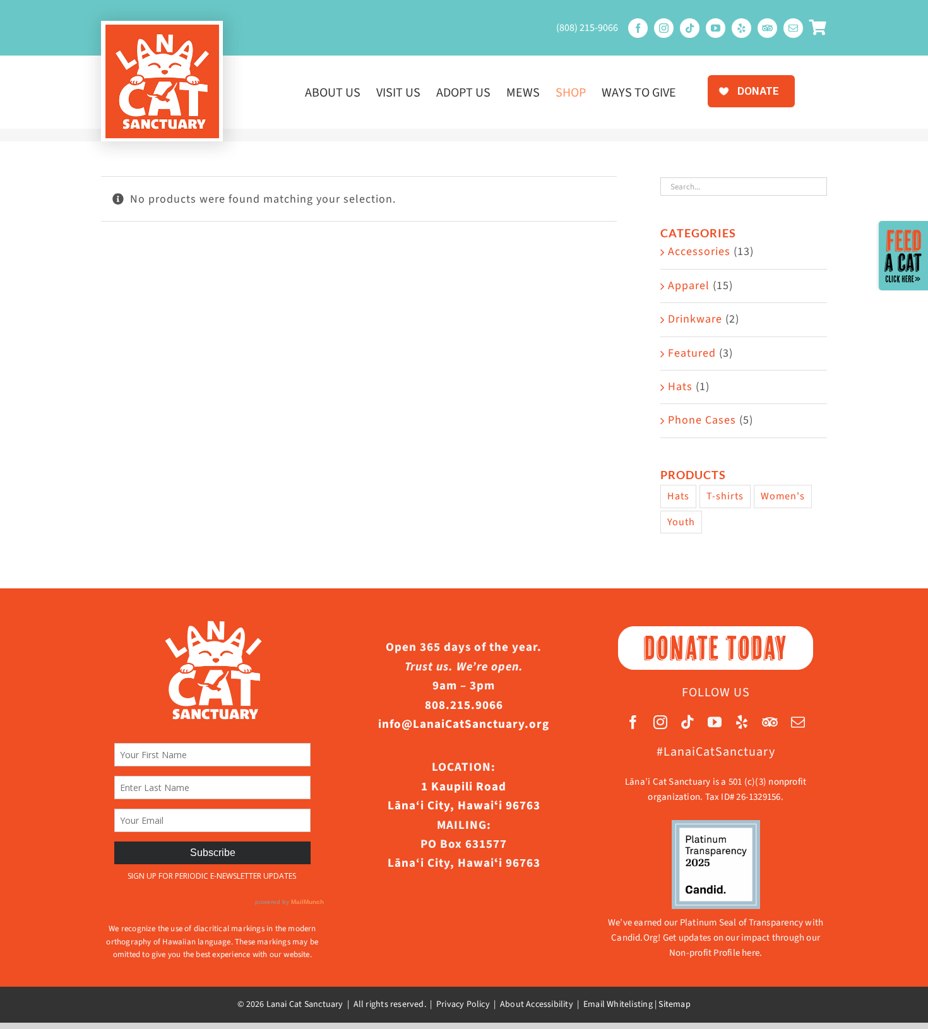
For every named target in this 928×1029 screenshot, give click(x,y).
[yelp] (741, 28)
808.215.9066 (464, 705)
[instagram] (664, 28)
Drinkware (695, 319)
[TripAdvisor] (767, 28)
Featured (692, 353)
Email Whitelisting (618, 1004)
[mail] (793, 28)
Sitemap (674, 1004)
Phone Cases (702, 420)
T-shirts (725, 496)
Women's (783, 496)
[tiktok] (689, 28)
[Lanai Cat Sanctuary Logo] (162, 30)
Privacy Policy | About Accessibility (504, 1004)
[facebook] (638, 28)
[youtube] (715, 28)
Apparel (689, 286)
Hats (680, 387)
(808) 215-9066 (587, 28)
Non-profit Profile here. (715, 953)
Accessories (699, 251)
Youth (681, 521)
